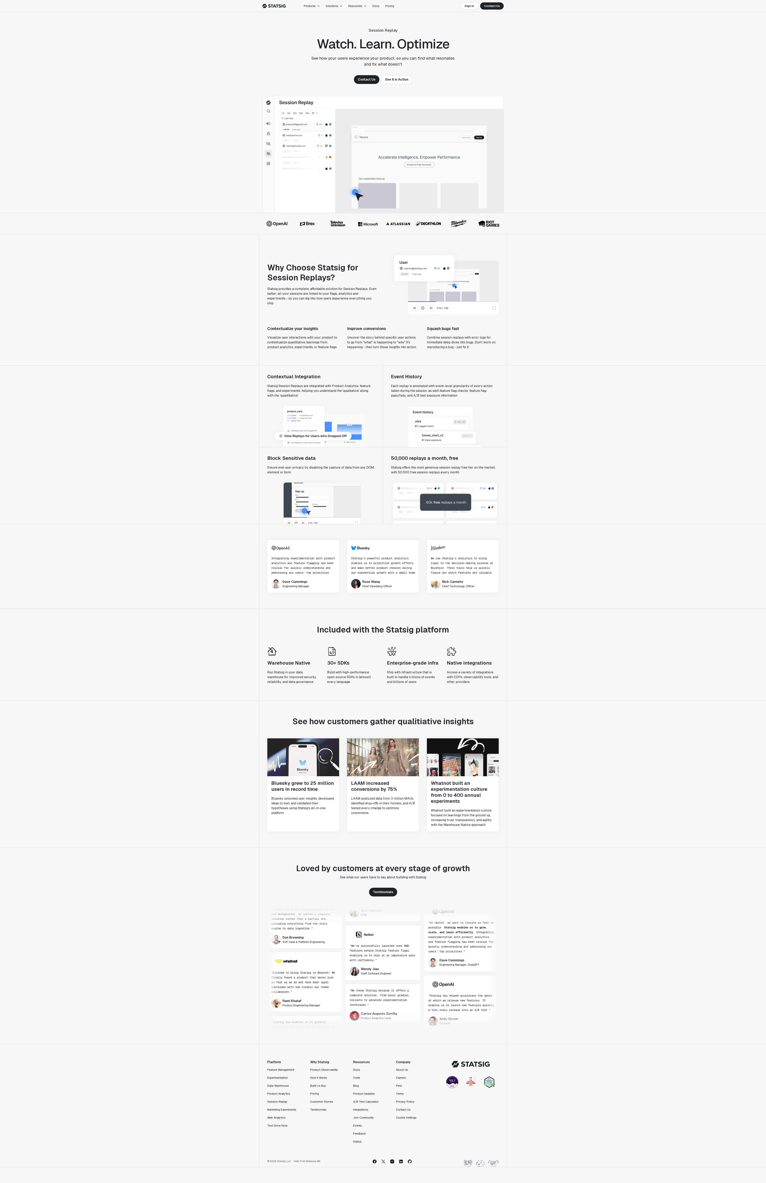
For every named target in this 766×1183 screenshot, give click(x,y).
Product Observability (324, 1070)
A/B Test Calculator (366, 1101)
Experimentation (277, 1078)
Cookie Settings (406, 1117)
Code (356, 1078)
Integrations (360, 1109)
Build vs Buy (318, 1085)
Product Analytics (278, 1093)
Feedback (359, 1133)
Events (357, 1125)
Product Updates (364, 1093)
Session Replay (277, 1101)
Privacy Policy (405, 1101)
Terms (400, 1093)
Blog (356, 1085)
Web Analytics (276, 1117)
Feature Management (280, 1070)
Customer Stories (321, 1101)
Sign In (469, 6)
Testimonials (383, 892)
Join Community (363, 1117)
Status (357, 1141)
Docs (375, 6)
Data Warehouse (278, 1085)
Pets (399, 1085)
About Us (402, 1070)
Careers (401, 1078)
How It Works (318, 1078)
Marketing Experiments (281, 1109)
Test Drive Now (277, 1125)
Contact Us (492, 6)
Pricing (389, 6)
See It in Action (396, 79)
